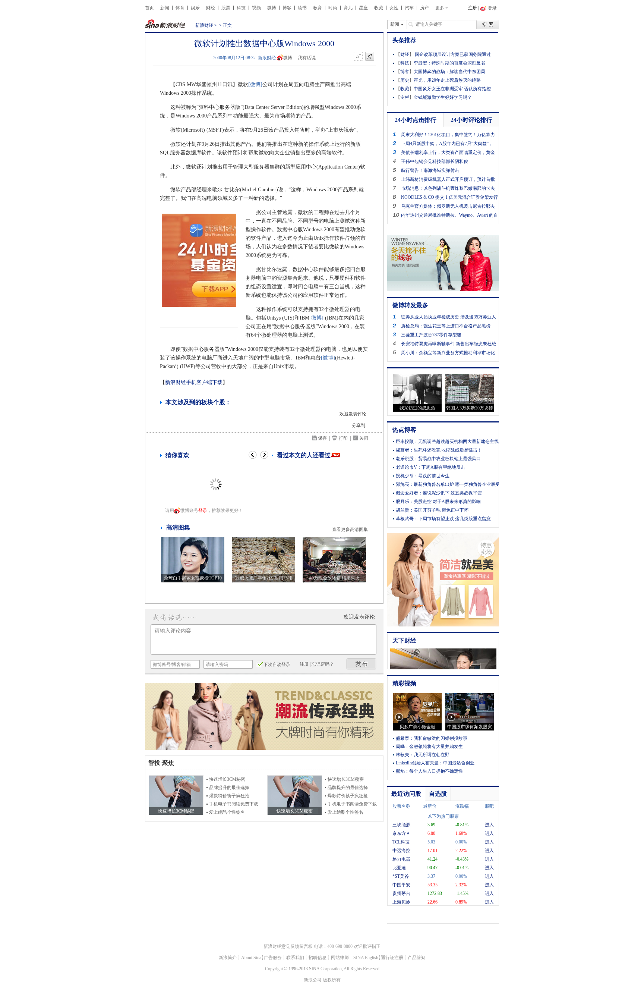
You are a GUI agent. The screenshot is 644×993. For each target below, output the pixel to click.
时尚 (332, 7)
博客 (286, 7)
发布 (361, 664)
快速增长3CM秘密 (227, 779)
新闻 (164, 7)
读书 (302, 7)
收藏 (378, 7)
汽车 (409, 7)
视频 (256, 7)
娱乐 (195, 7)
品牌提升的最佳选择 (229, 787)
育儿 (348, 7)
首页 (149, 7)
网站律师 (340, 957)
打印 (343, 438)
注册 (472, 7)
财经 (210, 7)
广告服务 (273, 957)
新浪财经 (204, 25)
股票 (225, 7)
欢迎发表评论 (353, 414)
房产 (424, 7)
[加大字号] (369, 57)
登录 (202, 510)
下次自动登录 (276, 664)
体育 (180, 7)
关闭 (363, 438)
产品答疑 (417, 957)
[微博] (255, 84)
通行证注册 (392, 957)
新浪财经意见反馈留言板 (288, 946)
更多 (439, 7)
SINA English (365, 957)
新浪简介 (228, 957)
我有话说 (307, 57)
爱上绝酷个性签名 (227, 812)
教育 (317, 7)
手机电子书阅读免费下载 (233, 804)
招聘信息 (317, 957)
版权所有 (332, 980)
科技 (241, 7)
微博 (271, 7)
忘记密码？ (323, 664)
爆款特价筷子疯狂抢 (229, 795)
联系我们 (295, 957)
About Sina (251, 957)
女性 (393, 7)
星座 (363, 7)
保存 (322, 438)
